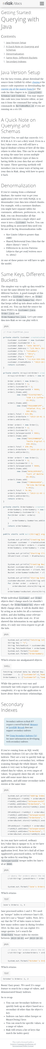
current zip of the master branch (17, 89)
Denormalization (15, 53)
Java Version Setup (16, 42)
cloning (36, 82)
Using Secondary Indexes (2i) (23, 736)
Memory (34, 724)
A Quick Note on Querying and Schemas (18, 125)
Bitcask (21, 727)
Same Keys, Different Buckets (21, 57)
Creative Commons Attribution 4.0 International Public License (23, 1045)
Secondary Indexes (12, 707)
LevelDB (13, 727)
